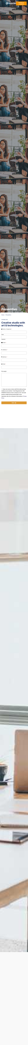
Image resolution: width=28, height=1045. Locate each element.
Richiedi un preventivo (21, 3)
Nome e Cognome (7, 329)
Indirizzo (4, 357)
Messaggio (4, 371)
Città (4, 364)
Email (4, 342)
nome (2, 334)
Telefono (5, 349)
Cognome (3, 339)
